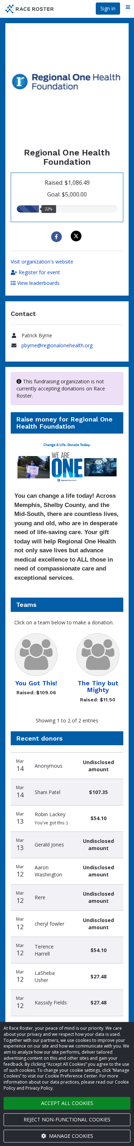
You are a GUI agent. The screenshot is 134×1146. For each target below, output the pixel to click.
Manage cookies (70, 1135)
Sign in (107, 8)
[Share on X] (77, 236)
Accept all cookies (67, 1103)
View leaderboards (38, 283)
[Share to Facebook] (57, 237)
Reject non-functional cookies (67, 1119)
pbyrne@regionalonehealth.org (57, 345)
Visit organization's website (42, 261)
